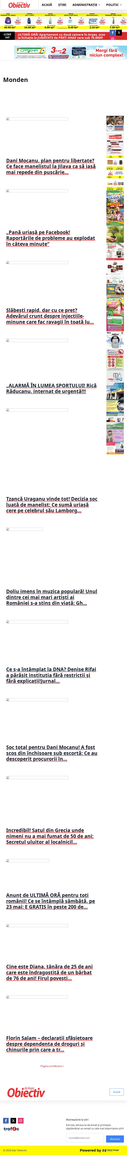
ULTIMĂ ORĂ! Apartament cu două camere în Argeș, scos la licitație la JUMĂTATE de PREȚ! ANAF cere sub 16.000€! (61, 36)
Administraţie (84, 5)
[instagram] (113, 39)
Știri (62, 5)
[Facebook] (6, 1120)
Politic (112, 5)
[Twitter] (13, 1120)
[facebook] (113, 33)
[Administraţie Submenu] (100, 5)
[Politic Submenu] (122, 5)
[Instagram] (21, 1120)
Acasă (47, 5)
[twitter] (119, 33)
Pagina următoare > (52, 1066)
